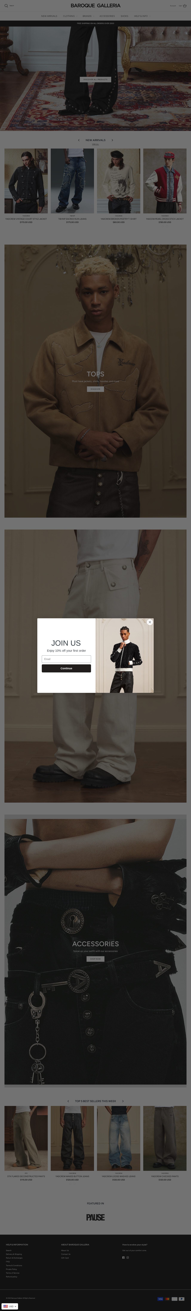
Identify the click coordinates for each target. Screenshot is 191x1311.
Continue (66, 668)
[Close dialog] (150, 622)
